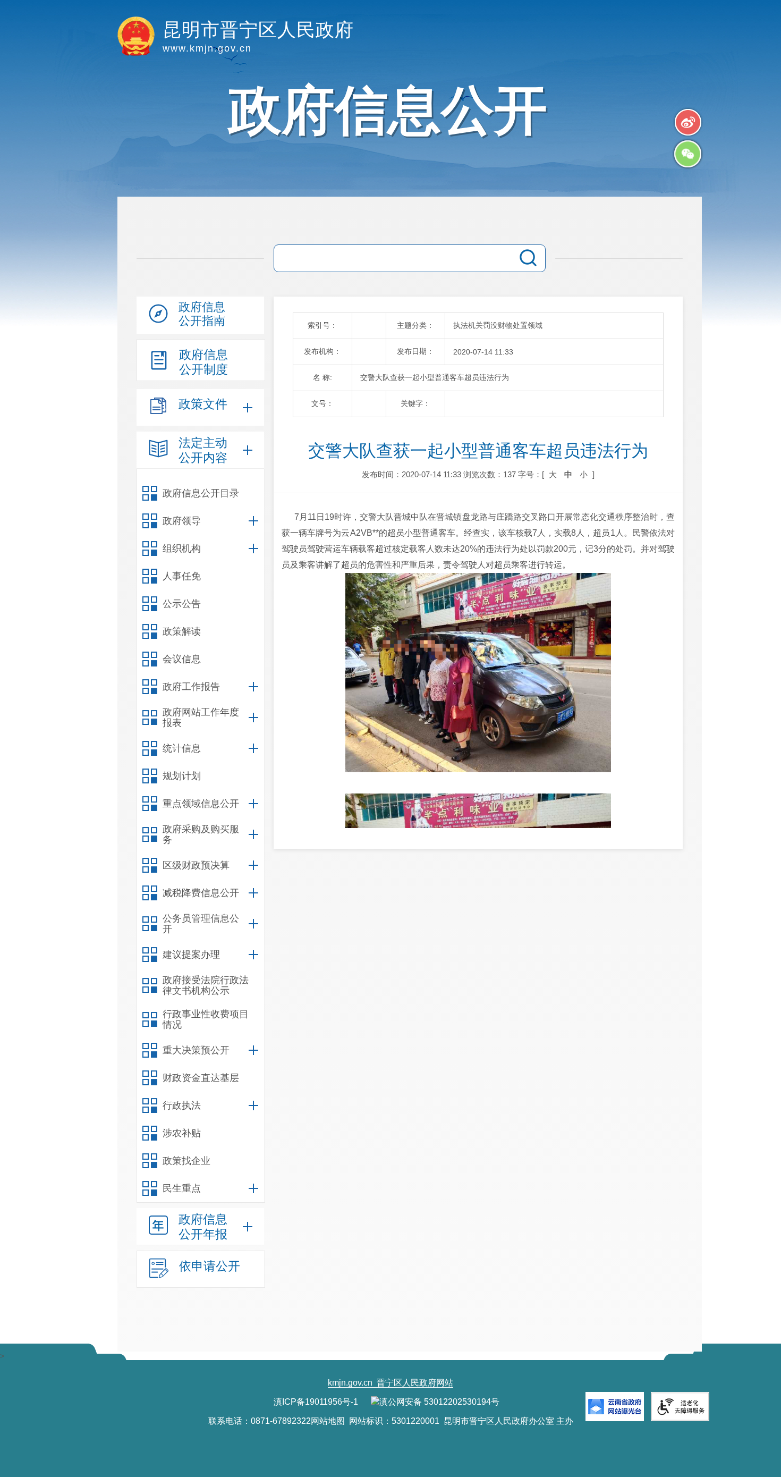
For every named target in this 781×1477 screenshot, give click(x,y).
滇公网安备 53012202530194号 (439, 1401)
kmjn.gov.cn (350, 1382)
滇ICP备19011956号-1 (316, 1401)
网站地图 (328, 1420)
